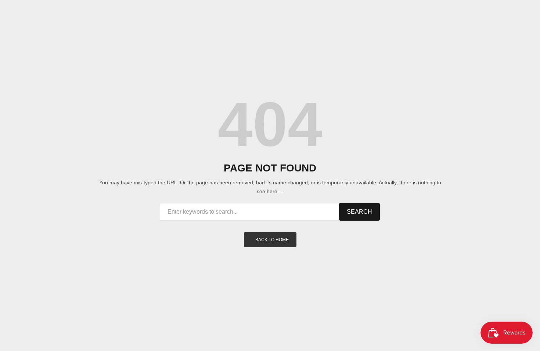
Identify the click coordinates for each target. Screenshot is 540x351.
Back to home (272, 239)
